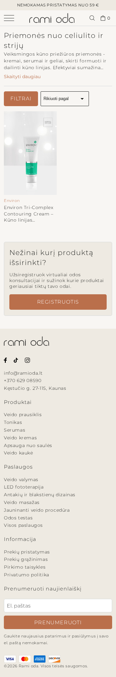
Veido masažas (22, 502)
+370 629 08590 (22, 380)
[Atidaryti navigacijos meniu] (9, 18)
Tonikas (13, 422)
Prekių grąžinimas (26, 559)
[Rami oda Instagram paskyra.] (27, 359)
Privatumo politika (26, 575)
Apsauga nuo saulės (28, 445)
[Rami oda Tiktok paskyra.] (15, 359)
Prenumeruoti (58, 622)
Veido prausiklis (23, 414)
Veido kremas (20, 438)
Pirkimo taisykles (24, 567)
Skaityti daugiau (22, 76)
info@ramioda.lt (23, 373)
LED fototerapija (24, 487)
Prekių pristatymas (27, 552)
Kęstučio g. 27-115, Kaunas (35, 388)
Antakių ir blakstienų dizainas (39, 495)
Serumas (14, 430)
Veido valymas (21, 479)
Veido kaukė (18, 453)
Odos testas (18, 518)
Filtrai (21, 99)
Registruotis (58, 302)
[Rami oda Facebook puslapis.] (5, 359)
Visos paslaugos (23, 525)
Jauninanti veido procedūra (37, 510)
